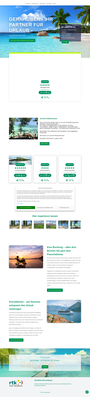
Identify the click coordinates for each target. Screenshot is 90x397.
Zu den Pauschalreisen (54, 290)
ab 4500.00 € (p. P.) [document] (20, 164)
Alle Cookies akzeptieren (25, 207)
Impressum (36, 383)
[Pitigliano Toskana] (39, 228)
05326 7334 (67, 35)
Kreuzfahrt (49, 3)
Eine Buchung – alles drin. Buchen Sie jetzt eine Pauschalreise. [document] (62, 251)
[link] (45, 77)
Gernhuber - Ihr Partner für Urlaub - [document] (45, 360)
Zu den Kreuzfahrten (16, 340)
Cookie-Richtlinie (20, 203)
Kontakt (65, 41)
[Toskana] (14, 228)
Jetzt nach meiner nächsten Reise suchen (22, 40)
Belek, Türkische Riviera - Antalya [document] (69, 172)
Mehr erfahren (44, 143)
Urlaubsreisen (35, 3)
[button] (42, 97)
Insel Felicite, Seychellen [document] (20, 172)
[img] (41, 92)
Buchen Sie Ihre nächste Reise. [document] (17, 35)
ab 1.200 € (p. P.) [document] (45, 81)
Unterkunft (42, 3)
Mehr (54, 3)
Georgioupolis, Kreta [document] (45, 89)
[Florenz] (27, 228)
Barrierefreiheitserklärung (39, 385)
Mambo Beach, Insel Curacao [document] (45, 172)
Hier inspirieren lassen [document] (45, 216)
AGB (61, 383)
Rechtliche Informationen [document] (43, 380)
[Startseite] (23, 139)
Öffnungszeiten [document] (45, 357)
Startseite (27, 3)
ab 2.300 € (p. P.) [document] (45, 164)
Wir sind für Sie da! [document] (68, 27)
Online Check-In (53, 383)
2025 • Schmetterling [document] (45, 392)
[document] (45, 87)
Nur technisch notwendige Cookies (45, 207)
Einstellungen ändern (64, 207)
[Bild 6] (75, 228)
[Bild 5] (63, 228)
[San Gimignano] (51, 228)
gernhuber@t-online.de (70, 37)
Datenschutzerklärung (44, 383)
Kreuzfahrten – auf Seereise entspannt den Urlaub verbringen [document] (24, 305)
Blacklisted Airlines (67, 383)
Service (58, 383)
